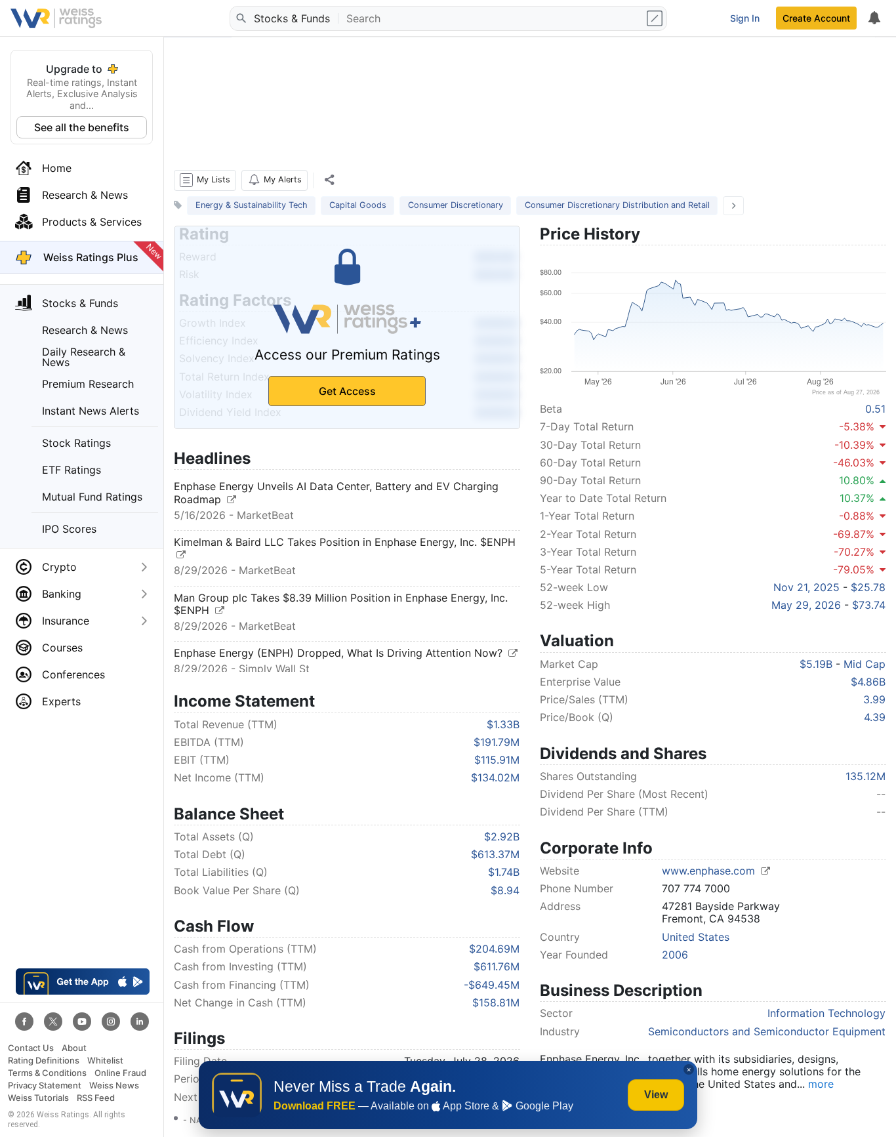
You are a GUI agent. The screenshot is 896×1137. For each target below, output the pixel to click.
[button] (205, 180)
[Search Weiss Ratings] (240, 18)
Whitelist (105, 1060)
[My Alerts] (874, 18)
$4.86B (868, 681)
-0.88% (856, 515)
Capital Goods (357, 205)
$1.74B (503, 872)
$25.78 (868, 587)
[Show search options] (655, 18)
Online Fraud (120, 1073)
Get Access (347, 391)
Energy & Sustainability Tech (251, 205)
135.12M (865, 776)
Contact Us (31, 1048)
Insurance (65, 620)
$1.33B (503, 724)
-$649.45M (491, 984)
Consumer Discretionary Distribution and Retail (617, 205)
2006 (675, 954)
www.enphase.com (710, 870)
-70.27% (854, 551)
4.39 (875, 717)
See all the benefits (81, 127)
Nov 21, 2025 (806, 587)
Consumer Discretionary (455, 205)
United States (695, 936)
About (74, 1048)
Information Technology (826, 1013)
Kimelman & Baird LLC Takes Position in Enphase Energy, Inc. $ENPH (345, 541)
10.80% (856, 480)
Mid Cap (865, 664)
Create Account (816, 18)
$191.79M (496, 742)
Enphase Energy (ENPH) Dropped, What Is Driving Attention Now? (340, 652)
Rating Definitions (43, 1060)
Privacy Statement (44, 1085)
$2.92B (501, 836)
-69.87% (853, 534)
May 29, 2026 (806, 604)
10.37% (857, 498)
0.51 (875, 408)
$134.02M (495, 777)
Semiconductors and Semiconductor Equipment (767, 1031)
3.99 (874, 699)
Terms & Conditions (47, 1073)
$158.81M (495, 1002)
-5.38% (856, 426)
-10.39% (854, 444)
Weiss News (114, 1085)
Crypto (59, 567)
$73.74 (869, 604)
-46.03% (853, 462)
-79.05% (853, 569)
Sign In (745, 18)
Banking (61, 594)
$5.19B (816, 664)
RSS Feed (96, 1098)
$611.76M (496, 966)
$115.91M (496, 759)
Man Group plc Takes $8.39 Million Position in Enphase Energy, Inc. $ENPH (341, 604)
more (821, 1083)
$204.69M (494, 948)
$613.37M (495, 854)
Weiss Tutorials (38, 1098)
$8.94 (505, 890)
